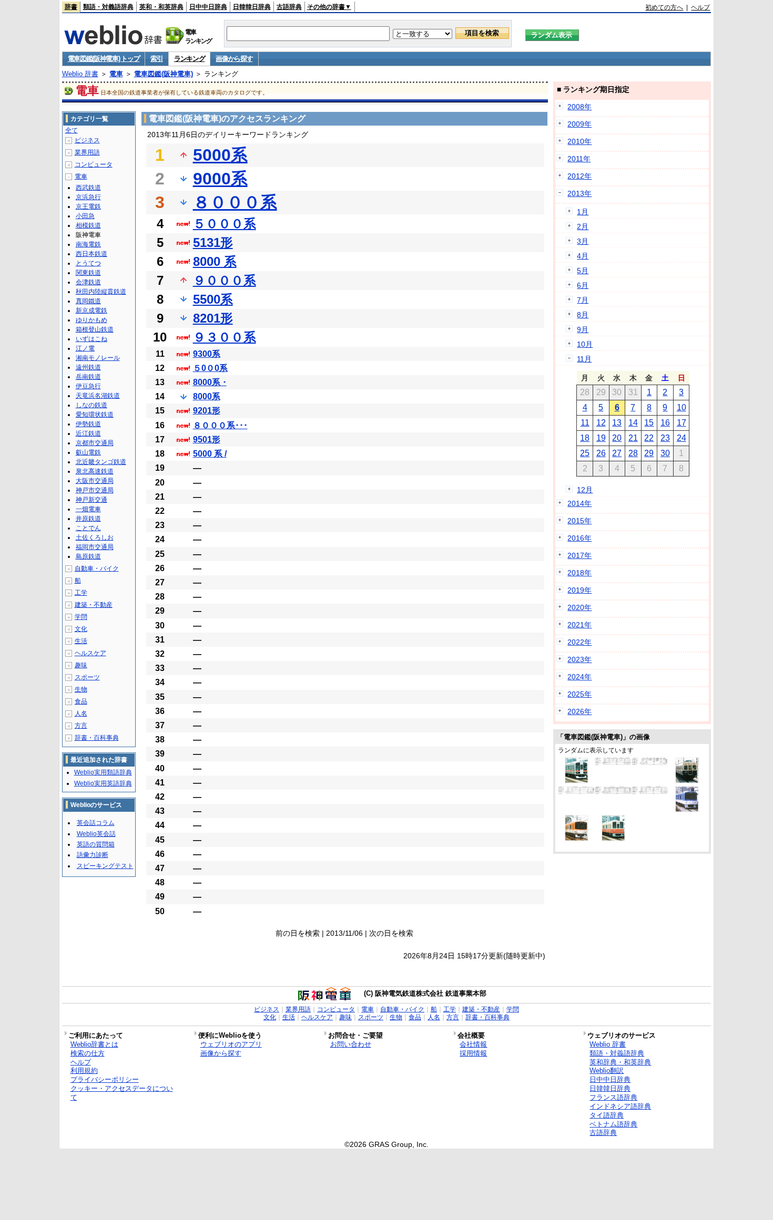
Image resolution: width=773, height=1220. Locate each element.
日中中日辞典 (208, 7)
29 (649, 453)
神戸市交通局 (95, 490)
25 (584, 453)
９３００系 (224, 337)
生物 (81, 689)
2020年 (579, 607)
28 (633, 453)
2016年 (579, 538)
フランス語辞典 (613, 1097)
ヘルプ (700, 7)
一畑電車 (88, 509)
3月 (582, 241)
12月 (585, 489)
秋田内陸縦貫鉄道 (101, 291)
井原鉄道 (88, 518)
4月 (582, 256)
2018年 (579, 572)
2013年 (579, 193)
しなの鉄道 (91, 405)
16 (665, 422)
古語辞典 (289, 7)
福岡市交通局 (95, 547)
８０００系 (235, 202)
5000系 (220, 155)
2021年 (579, 625)
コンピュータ (94, 164)
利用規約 (84, 1070)
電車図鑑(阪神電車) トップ (104, 59)
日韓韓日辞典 (252, 7)
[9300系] (576, 792)
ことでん (88, 528)
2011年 (579, 158)
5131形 (213, 242)
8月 (582, 315)
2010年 (579, 141)
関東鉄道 (88, 272)
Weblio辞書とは (94, 1044)
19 (601, 437)
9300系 (206, 353)
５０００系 (224, 223)
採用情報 (473, 1053)
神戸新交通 (91, 499)
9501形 (206, 439)
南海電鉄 (88, 244)
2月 (582, 226)
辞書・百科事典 (97, 737)
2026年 (579, 711)
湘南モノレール (98, 357)
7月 (582, 300)
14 (633, 422)
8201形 (213, 318)
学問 (81, 617)
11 (585, 422)
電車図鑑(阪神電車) (163, 74)
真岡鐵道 (88, 301)
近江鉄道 (88, 433)
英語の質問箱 (96, 844)
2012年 (579, 176)
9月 (582, 329)
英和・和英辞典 (161, 7)
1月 (582, 212)
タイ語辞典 (606, 1115)
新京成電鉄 (91, 310)
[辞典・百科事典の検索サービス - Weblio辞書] (113, 41)
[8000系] (613, 763)
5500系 (213, 299)
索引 (156, 59)
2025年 (579, 694)
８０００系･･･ (220, 425)
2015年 (579, 520)
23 (665, 437)
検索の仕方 (87, 1053)
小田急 (85, 216)
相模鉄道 (88, 225)
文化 (81, 629)
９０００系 (224, 280)
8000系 (206, 396)
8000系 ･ (210, 382)
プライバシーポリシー (104, 1079)
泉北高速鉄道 (95, 471)
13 (617, 422)
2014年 (579, 503)
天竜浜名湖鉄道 (98, 395)
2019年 (579, 590)
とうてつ (88, 263)
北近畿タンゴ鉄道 (101, 462)
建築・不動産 (94, 604)
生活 (81, 641)
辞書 (71, 7)
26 (601, 453)
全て (71, 130)
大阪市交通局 (95, 480)
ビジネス (87, 140)
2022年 (579, 642)
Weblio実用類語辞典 (103, 772)
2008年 (579, 106)
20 (617, 437)
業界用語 (87, 152)
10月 (585, 344)
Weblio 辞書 (80, 74)
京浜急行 (88, 197)
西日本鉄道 (91, 253)
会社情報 (473, 1044)
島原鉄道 (88, 556)
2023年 (579, 659)
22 (649, 437)
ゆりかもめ (91, 320)
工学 (81, 592)
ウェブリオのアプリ (231, 1044)
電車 (116, 74)
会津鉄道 (88, 282)
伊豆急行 (88, 386)
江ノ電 (85, 348)
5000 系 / (210, 453)
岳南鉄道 (88, 376)
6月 (582, 285)
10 (681, 407)
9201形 (206, 410)
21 (633, 437)
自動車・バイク (97, 568)
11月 (584, 359)
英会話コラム (96, 822)
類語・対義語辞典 (108, 7)
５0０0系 (210, 368)
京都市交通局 (95, 443)
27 (617, 453)
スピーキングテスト (105, 866)
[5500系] (650, 792)
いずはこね (91, 339)
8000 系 (215, 261)
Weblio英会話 (96, 834)
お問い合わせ (350, 1044)
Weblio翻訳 (606, 1070)
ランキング (189, 59)
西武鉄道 (88, 187)
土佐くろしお (95, 537)
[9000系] (576, 781)
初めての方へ (664, 7)
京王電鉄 (88, 206)
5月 (582, 270)
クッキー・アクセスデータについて (121, 1092)
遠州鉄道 (88, 367)
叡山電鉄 (88, 452)
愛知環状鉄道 (95, 414)
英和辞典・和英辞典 (620, 1062)
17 (681, 422)
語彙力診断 (92, 855)
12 (601, 422)
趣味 (81, 665)
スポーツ (87, 677)
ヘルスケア (90, 653)
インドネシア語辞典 (620, 1106)
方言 (81, 725)
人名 (81, 713)
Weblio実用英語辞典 (103, 783)
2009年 (579, 124)
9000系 (220, 178)
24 (681, 437)
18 (584, 437)
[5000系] (650, 763)
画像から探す (234, 59)
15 (649, 422)
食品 (81, 701)
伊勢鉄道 (88, 424)
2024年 (579, 677)
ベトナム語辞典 (613, 1124)
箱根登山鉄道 (95, 329)
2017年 (579, 555)
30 (665, 453)
